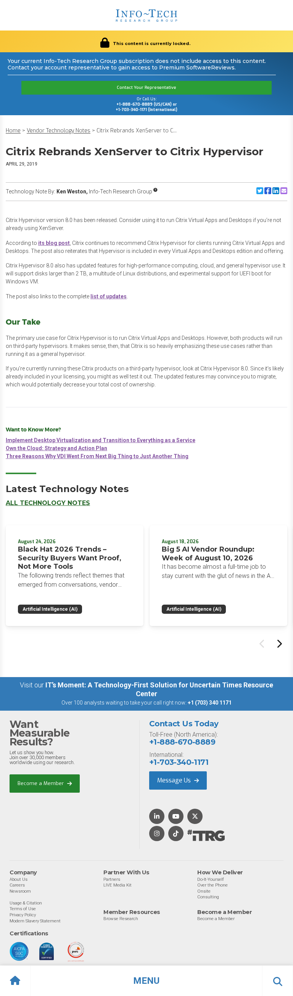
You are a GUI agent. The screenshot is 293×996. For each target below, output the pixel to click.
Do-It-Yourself (210, 879)
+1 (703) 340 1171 (210, 703)
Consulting (208, 896)
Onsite (204, 891)
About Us (18, 879)
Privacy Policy (23, 914)
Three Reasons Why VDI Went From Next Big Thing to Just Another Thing (97, 456)
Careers (17, 885)
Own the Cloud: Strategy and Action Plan (56, 448)
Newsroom (20, 891)
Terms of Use (23, 908)
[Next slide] (278, 643)
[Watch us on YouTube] (175, 817)
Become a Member (41, 783)
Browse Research (120, 918)
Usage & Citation (26, 903)
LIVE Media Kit (117, 885)
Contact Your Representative (146, 87)
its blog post (54, 243)
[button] (146, 980)
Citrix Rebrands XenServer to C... (137, 130)
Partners (111, 879)
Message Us (174, 780)
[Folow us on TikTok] (176, 834)
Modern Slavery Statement (35, 921)
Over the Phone (212, 885)
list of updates (108, 296)
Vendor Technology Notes (58, 130)
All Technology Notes (48, 503)
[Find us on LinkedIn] (157, 817)
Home (13, 130)
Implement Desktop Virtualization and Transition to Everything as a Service (100, 440)
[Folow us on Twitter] (195, 817)
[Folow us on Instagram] (157, 834)
